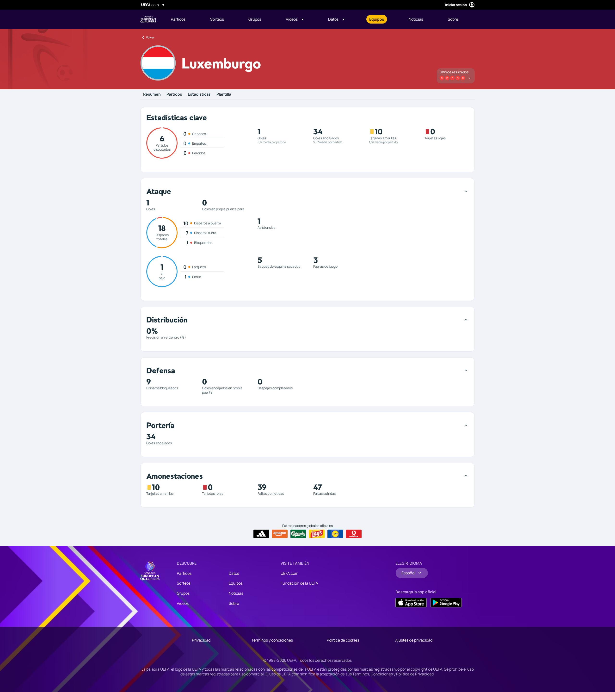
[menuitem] (184, 19)
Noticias (236, 593)
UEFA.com (289, 573)
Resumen (152, 94)
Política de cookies (343, 640)
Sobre (234, 603)
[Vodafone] (354, 534)
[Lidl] (335, 534)
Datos (234, 573)
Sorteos (184, 583)
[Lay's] (317, 534)
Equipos (236, 583)
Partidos (174, 94)
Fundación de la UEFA (299, 583)
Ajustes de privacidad (413, 640)
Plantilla (223, 94)
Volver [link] (150, 37)
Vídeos (183, 603)
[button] (295, 19)
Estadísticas (199, 94)
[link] (178, 19)
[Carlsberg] (298, 534)
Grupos (183, 593)
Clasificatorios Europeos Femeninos (148, 19)
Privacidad (201, 640)
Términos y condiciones (272, 640)
